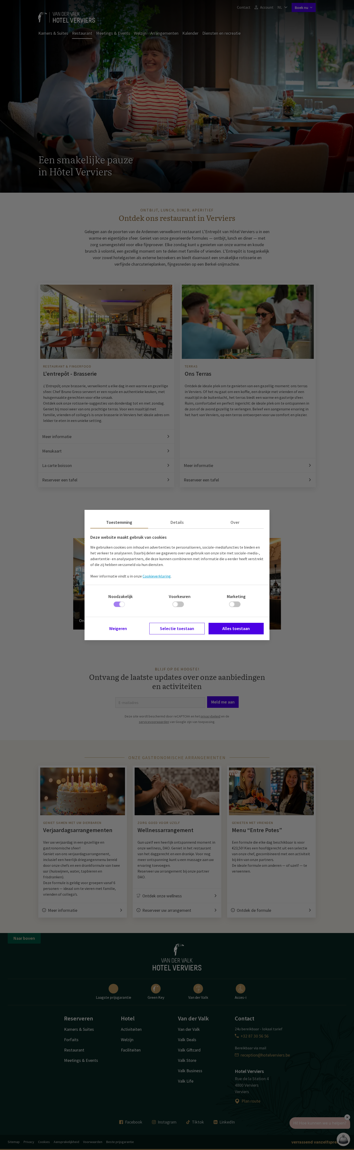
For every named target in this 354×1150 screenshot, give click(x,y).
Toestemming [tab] (119, 522)
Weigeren (118, 628)
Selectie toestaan (177, 628)
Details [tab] (177, 522)
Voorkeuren (179, 596)
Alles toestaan (236, 628)
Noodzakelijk (120, 596)
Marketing (236, 596)
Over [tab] (234, 522)
